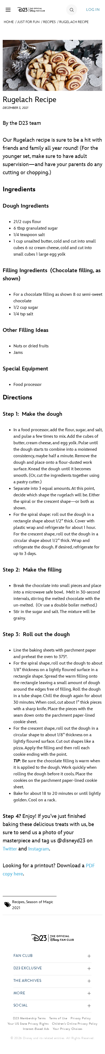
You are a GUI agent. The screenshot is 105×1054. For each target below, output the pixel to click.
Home (9, 22)
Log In (93, 9)
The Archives (27, 981)
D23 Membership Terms (29, 1018)
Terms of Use (58, 1018)
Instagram (38, 849)
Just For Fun (28, 22)
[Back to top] (95, 1036)
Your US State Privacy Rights (28, 1023)
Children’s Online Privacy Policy (74, 1023)
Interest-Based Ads (36, 1028)
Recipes (49, 22)
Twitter (10, 849)
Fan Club (23, 956)
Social (20, 1005)
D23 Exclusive (27, 968)
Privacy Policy (81, 1018)
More (19, 993)
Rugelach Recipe (74, 22)
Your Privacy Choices (67, 1028)
